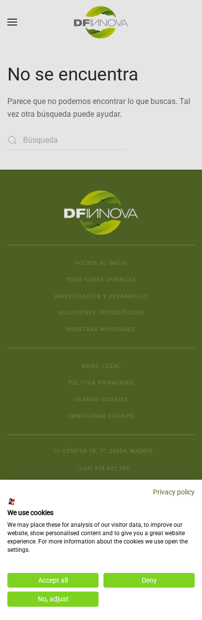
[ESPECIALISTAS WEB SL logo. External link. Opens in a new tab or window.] (11, 501)
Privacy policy (174, 492)
